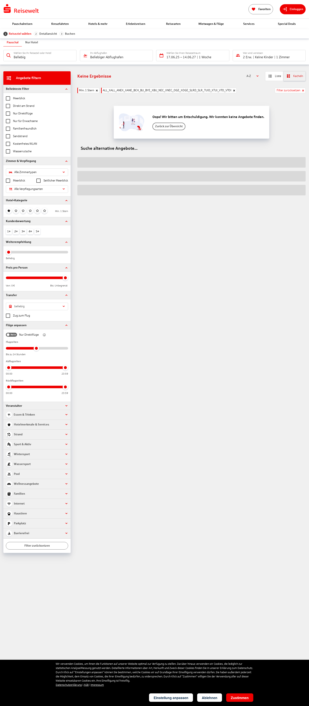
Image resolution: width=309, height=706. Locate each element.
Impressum (97, 684)
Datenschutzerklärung (69, 684)
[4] (30, 211)
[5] (37, 211)
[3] (23, 211)
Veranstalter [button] (14, 405)
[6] (45, 211)
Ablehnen (209, 697)
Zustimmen (240, 697)
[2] (16, 211)
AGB (86, 684)
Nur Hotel (31, 42)
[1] (9, 211)
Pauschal (12, 42)
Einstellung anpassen (171, 697)
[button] (37, 89)
